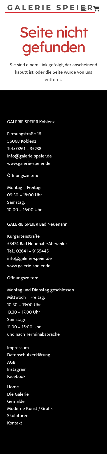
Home (13, 387)
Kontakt (14, 423)
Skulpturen (18, 416)
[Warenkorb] (96, 9)
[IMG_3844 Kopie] (50, 8)
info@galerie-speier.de (29, 156)
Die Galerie (18, 394)
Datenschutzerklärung (28, 355)
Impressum (18, 348)
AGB (11, 362)
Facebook (16, 376)
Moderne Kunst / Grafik (30, 408)
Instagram (17, 369)
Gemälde (16, 401)
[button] (83, 9)
